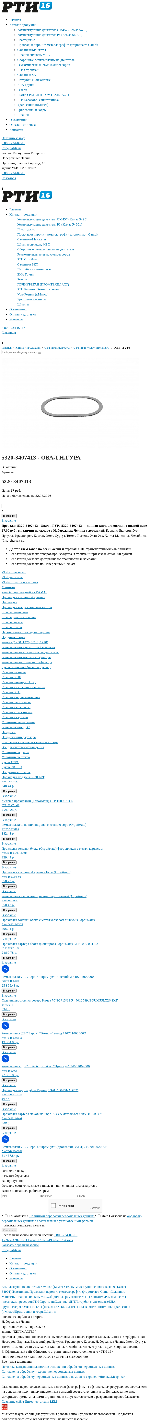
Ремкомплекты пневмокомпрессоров (43, 65)
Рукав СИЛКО (12, 767)
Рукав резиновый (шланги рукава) (26, 667)
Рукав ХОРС (10, 762)
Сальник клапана (14, 672)
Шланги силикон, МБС (33, 55)
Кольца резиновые (15, 612)
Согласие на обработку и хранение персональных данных (43, 1371)
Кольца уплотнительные (19, 617)
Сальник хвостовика (16, 702)
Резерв (22, 90)
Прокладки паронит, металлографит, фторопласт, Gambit (57, 45)
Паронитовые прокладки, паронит (26, 632)
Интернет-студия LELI (41, 1401)
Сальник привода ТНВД (19, 682)
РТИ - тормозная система (20, 582)
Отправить (9, 1230)
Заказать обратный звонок (20, 1245)
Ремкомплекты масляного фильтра (26, 657)
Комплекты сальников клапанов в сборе (30, 742)
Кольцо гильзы (12, 622)
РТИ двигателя (12, 577)
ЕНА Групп (25, 85)
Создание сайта (13, 1401)
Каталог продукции (23, 25)
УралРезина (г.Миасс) (33, 105)
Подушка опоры (13, 637)
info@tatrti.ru (11, 148)
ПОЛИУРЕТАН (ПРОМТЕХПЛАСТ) (43, 95)
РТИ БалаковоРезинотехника (38, 100)
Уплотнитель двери (15, 752)
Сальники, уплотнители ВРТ (92, 347)
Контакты (16, 130)
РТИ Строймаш (28, 70)
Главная (15, 20)
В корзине (9, 520)
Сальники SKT (27, 75)
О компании (18, 120)
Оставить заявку (13, 138)
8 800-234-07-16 (13, 143)
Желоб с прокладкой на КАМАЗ (24, 592)
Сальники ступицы (15, 717)
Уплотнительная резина (18, 722)
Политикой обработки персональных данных (62, 1216)
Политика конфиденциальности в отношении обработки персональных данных (58, 1367)
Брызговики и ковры (31, 110)
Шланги (23, 115)
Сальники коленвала (16, 707)
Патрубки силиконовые (34, 80)
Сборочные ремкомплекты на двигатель (46, 60)
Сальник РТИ (11, 692)
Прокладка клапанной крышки (23, 597)
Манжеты (8, 587)
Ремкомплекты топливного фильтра (27, 662)
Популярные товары (16, 772)
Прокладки (9, 602)
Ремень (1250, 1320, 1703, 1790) (25, 642)
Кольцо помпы (12, 627)
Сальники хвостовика (17, 712)
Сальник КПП (11, 677)
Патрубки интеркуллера (19, 737)
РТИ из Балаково (14, 572)
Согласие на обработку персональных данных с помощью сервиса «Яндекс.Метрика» (63, 1377)
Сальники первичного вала (21, 697)
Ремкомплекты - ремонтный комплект (28, 647)
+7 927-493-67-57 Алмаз (55, 1240)
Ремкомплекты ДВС (16, 727)
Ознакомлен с (48, 1216)
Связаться (9, 178)
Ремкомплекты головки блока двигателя (30, 652)
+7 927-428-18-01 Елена (19, 1240)
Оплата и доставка (22, 125)
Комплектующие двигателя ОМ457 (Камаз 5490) (52, 30)
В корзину (9, 515)
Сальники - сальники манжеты (23, 687)
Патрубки (9, 732)
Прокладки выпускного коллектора (27, 607)
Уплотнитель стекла (16, 757)
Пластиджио (26, 40)
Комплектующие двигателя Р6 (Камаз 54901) (49, 35)
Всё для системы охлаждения (23, 747)
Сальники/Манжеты (31, 50)
